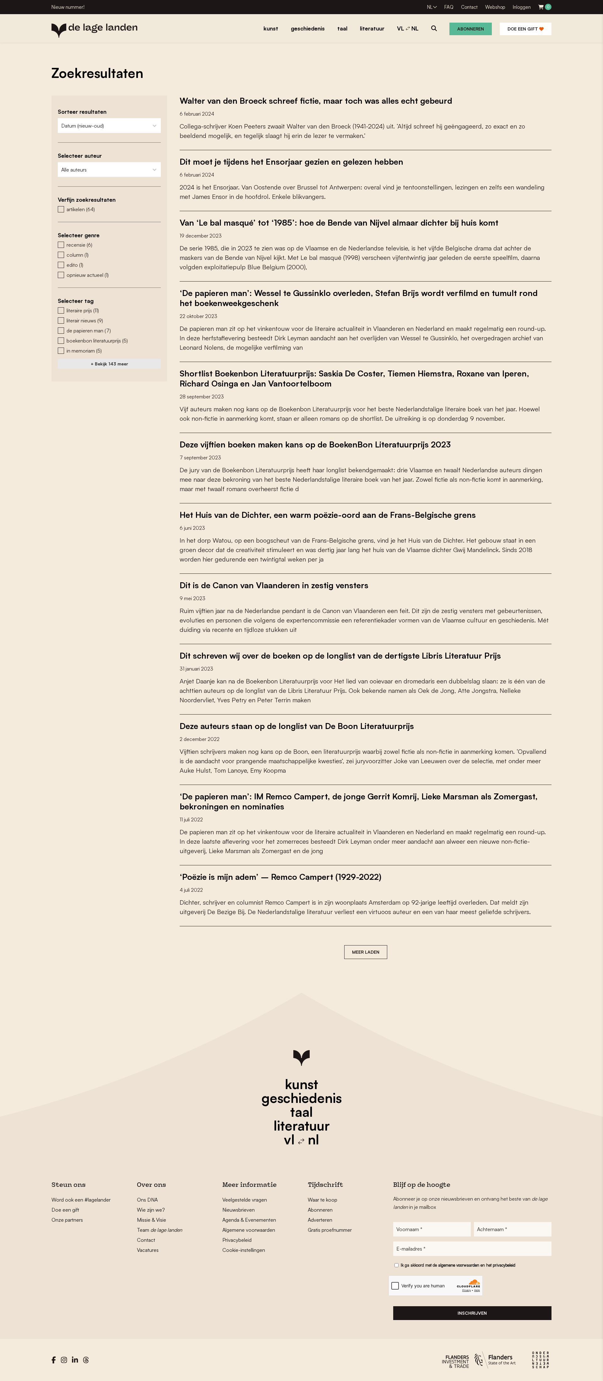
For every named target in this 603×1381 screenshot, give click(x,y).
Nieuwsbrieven (238, 1210)
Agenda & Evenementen (249, 1220)
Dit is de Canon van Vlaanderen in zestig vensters (274, 585)
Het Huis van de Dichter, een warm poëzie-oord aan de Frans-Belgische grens (328, 515)
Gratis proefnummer (330, 1230)
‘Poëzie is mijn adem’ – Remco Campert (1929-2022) (280, 877)
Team (159, 1230)
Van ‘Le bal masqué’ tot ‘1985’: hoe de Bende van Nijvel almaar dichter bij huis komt (339, 222)
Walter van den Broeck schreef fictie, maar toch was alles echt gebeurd (316, 101)
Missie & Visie (151, 1220)
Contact (469, 7)
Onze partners (67, 1220)
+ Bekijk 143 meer (109, 363)
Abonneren (470, 28)
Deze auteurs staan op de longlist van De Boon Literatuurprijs (297, 726)
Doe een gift (523, 28)
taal (301, 1112)
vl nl (301, 1139)
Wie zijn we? (151, 1210)
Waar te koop (322, 1200)
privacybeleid (504, 1265)
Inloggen (522, 7)
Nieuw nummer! (68, 7)
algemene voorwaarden (458, 1265)
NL (429, 7)
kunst (301, 1084)
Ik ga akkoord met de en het (458, 1265)
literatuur (302, 1125)
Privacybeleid (237, 1240)
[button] (109, 209)
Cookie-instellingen (243, 1250)
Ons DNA (147, 1200)
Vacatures (148, 1250)
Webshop (495, 7)
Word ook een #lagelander (81, 1200)
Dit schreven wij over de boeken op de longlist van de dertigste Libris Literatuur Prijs (340, 655)
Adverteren (320, 1220)
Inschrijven (472, 1313)
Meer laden (365, 952)
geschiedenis (302, 1098)
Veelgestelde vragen (244, 1200)
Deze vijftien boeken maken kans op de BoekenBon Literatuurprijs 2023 (315, 444)
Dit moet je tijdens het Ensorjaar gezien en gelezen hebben (291, 161)
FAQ (449, 7)
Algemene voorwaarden (248, 1230)
